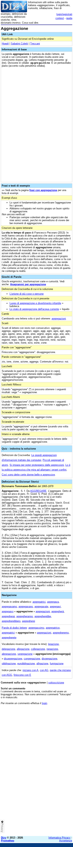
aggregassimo (36, 627)
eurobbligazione (26, 663)
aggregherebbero (11, 621)
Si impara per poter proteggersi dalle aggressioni (37, 465)
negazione (52, 648)
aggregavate (41, 606)
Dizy (3, 837)
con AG (44, 670)
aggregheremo (61, 632)
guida (69, 18)
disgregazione (49, 658)
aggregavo (7, 611)
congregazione (32, 658)
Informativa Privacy (59, 837)
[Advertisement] (36, 796)
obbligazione (9, 663)
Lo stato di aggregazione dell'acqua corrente (34, 309)
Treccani (35, 43)
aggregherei (28, 621)
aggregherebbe (42, 616)
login (44, 703)
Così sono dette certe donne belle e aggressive (28, 474)
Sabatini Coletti (19, 43)
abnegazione (9, 653)
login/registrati (64, 14)
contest (59, 18)
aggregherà (57, 611)
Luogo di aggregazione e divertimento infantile (35, 303)
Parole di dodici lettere (14, 627)
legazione (53, 644)
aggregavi (55, 606)
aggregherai (8, 616)
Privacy (2, 827)
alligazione (42, 663)
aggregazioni (59, 318)
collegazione (38, 648)
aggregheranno (24, 616)
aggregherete (9, 637)
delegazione (8, 648)
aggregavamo (9, 606)
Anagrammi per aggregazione (28, 284)
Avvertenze (65, 840)
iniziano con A (30, 670)
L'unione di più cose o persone (27, 293)
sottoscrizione (56, 682)
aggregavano (25, 606)
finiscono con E (22, 674)
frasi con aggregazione (43, 190)
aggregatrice (53, 627)
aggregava (53, 601)
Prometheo (7, 840)
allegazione (23, 648)
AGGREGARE (38, 490)
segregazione (25, 653)
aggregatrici (39, 601)
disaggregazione (13, 658)
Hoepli (5, 43)
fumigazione (56, 663)
